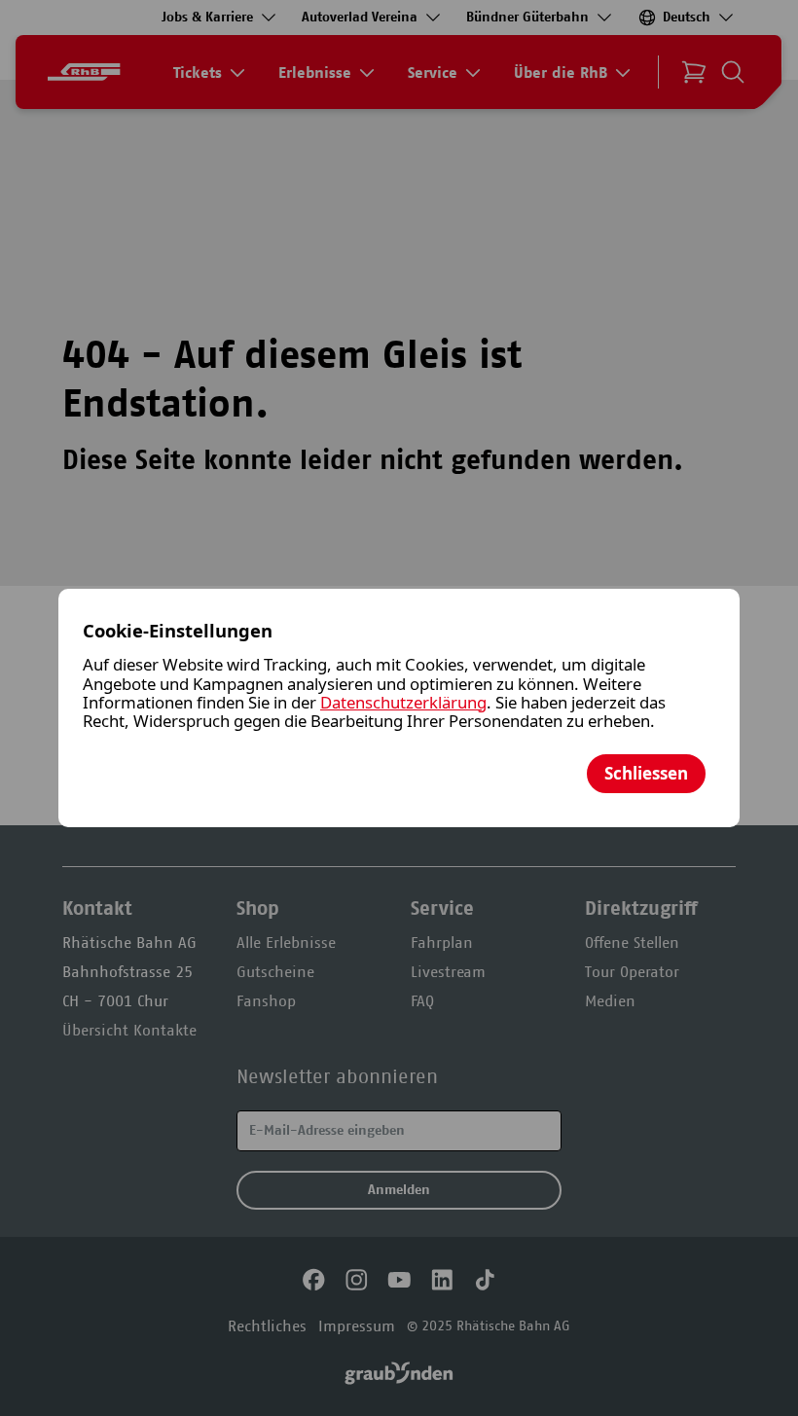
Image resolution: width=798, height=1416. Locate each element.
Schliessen (646, 773)
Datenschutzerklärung (403, 702)
